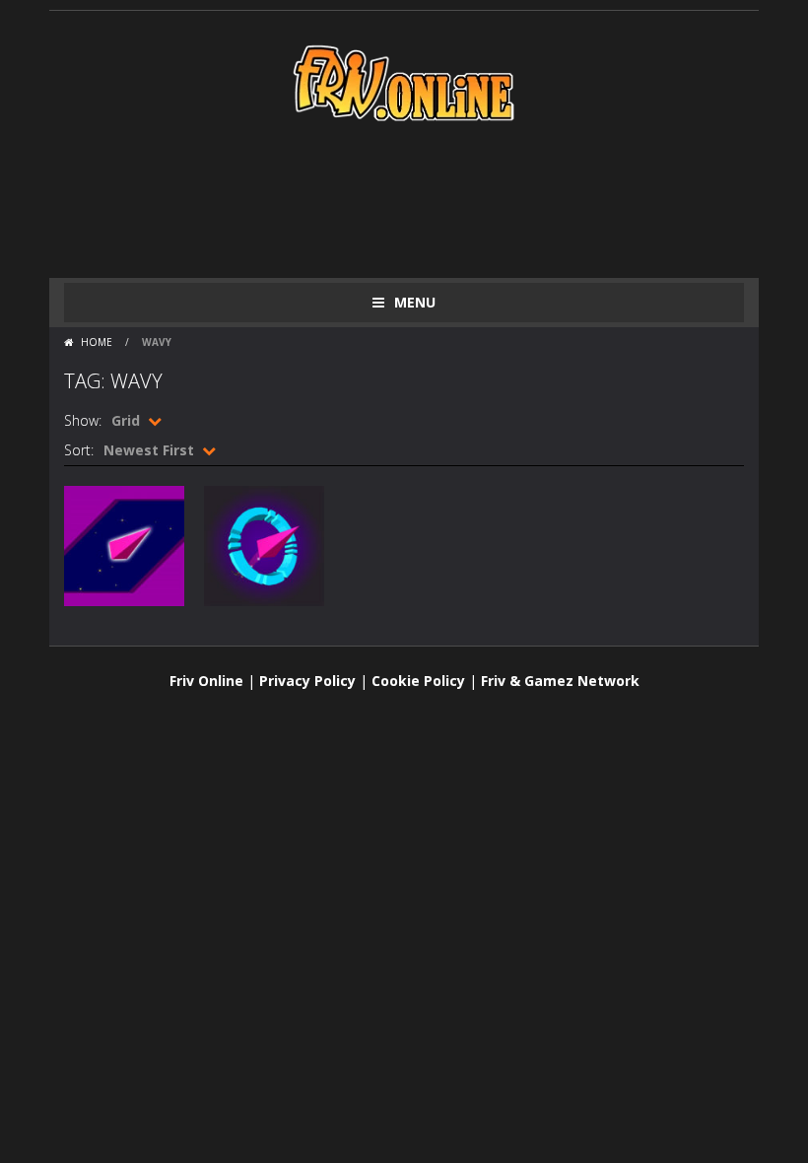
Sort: (79, 450)
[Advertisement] (422, 199)
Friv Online (206, 680)
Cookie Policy (418, 680)
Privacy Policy (307, 680)
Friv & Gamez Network (560, 680)
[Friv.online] (404, 81)
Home (96, 342)
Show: (82, 420)
